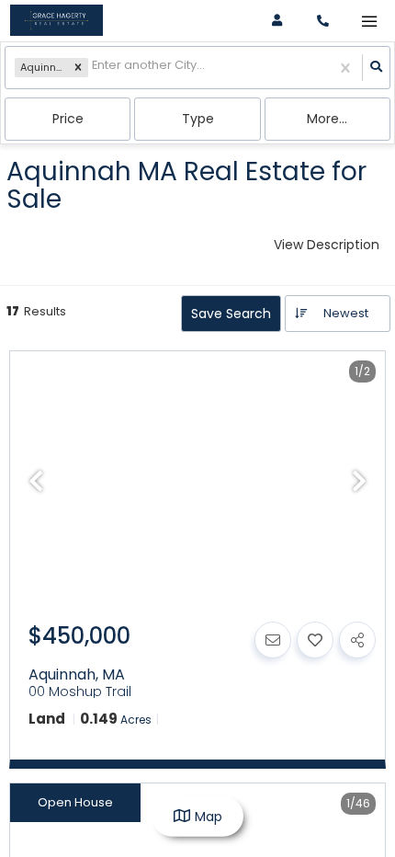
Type (198, 118)
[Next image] (359, 482)
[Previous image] (36, 482)
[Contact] (272, 640)
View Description (326, 244)
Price (68, 118)
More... (327, 118)
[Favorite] (315, 640)
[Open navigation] (368, 21)
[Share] (357, 640)
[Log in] (277, 20)
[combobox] (93, 67)
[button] (78, 68)
